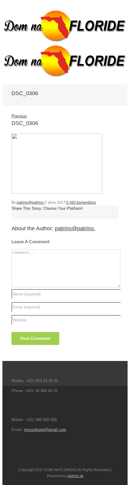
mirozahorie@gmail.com (45, 429)
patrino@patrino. (30, 202)
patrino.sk (75, 476)
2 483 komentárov (81, 202)
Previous (19, 116)
